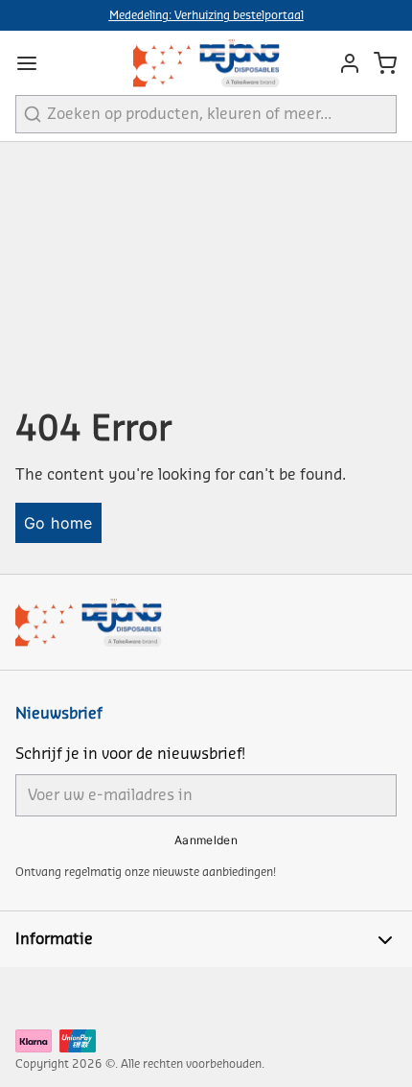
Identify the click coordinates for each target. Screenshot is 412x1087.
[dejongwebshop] (206, 62)
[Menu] (34, 63)
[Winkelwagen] (385, 63)
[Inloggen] (344, 63)
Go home (58, 522)
